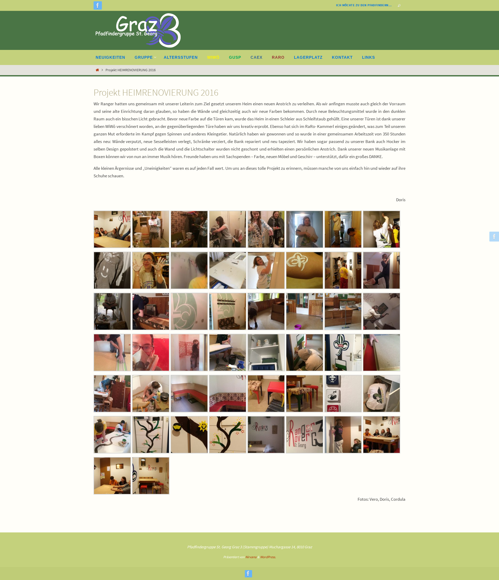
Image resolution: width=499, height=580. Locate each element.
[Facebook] (98, 5)
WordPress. (268, 557)
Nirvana (251, 557)
